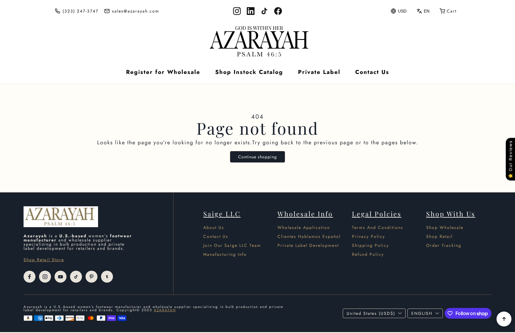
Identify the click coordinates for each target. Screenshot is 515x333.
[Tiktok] (76, 277)
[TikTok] (264, 11)
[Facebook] (278, 11)
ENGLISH (421, 313)
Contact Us (372, 72)
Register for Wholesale (163, 72)
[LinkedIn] (251, 11)
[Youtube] (60, 277)
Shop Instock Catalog (249, 72)
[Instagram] (237, 11)
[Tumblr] (107, 277)
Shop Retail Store (44, 260)
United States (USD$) (371, 313)
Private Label (319, 72)
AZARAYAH (165, 310)
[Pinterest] (91, 277)
